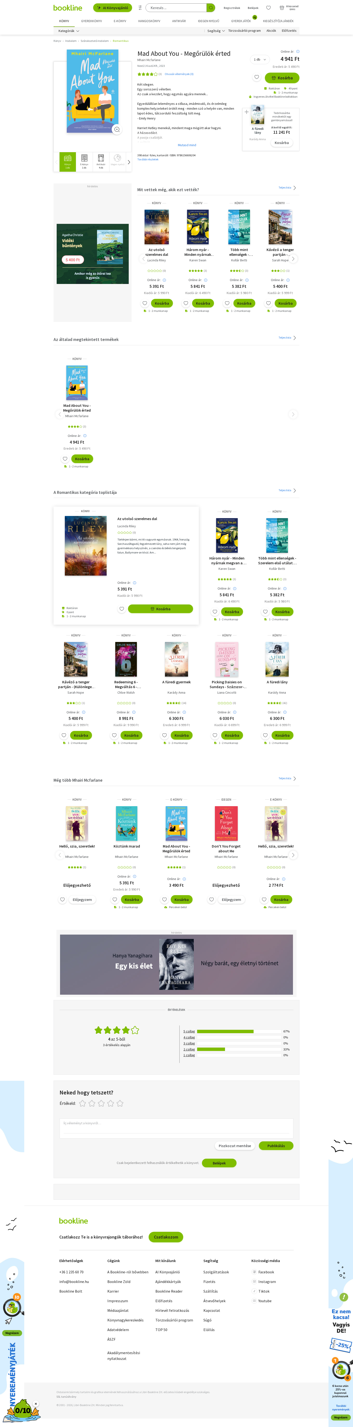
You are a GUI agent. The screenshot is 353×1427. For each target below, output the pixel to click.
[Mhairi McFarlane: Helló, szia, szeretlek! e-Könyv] (276, 823)
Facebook (266, 1272)
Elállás (209, 1329)
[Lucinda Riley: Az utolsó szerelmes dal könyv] (157, 227)
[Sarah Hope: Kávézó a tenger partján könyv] (280, 227)
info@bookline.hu (74, 1281)
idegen (226, 800)
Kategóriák (66, 31)
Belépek (253, 8)
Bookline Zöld (118, 1281)
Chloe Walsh (126, 692)
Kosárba (285, 78)
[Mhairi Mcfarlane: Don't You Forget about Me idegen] (226, 823)
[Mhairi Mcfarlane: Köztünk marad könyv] (126, 823)
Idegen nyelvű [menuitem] (208, 21)
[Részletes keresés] (140, 7)
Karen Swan (197, 260)
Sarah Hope (280, 260)
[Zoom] (117, 129)
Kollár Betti (239, 260)
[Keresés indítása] (211, 7)
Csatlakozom (166, 1237)
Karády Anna (176, 692)
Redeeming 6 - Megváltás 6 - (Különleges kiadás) (126, 684)
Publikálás (276, 1145)
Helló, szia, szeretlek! (77, 846)
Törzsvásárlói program (244, 31)
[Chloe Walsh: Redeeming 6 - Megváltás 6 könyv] (126, 659)
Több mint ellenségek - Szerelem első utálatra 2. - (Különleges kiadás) (239, 252)
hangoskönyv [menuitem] (149, 21)
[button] (129, 162)
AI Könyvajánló (115, 7)
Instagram (267, 1281)
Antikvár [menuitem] (179, 21)
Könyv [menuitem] (64, 21)
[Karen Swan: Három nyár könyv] (198, 227)
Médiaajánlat (118, 1310)
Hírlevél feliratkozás (172, 1310)
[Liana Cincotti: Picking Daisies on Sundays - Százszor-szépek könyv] (226, 659)
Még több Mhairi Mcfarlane (78, 780)
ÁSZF (111, 1339)
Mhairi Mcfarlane (77, 416)
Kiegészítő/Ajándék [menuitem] (278, 21)
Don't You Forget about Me (226, 848)
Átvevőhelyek (214, 1300)
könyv (156, 203)
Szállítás (210, 1291)
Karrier (113, 1291)
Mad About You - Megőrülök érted (77, 408)
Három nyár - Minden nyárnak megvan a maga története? (197, 252)
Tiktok (263, 1291)
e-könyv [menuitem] (120, 21)
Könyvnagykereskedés (125, 1320)
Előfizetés (289, 31)
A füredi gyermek (176, 681)
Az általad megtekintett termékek (86, 339)
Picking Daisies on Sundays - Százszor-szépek (227, 684)
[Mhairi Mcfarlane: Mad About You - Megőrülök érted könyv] (92, 91)
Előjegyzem (82, 899)
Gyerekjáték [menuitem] (243, 19)
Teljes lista (285, 187)
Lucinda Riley (156, 260)
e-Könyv (176, 800)
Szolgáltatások (216, 1272)
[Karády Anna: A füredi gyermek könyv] (176, 659)
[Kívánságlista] (268, 7)
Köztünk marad (127, 846)
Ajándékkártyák (168, 1281)
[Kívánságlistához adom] (256, 77)
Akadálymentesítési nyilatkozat (123, 1355)
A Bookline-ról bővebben (127, 1272)
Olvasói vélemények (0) (179, 74)
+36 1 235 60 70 (71, 1272)
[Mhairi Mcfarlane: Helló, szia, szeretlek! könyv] (77, 823)
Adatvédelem (118, 1329)
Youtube (265, 1300)
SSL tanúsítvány (66, 1396)
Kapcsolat (211, 1310)
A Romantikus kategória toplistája (85, 492)
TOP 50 (161, 1329)
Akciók (271, 31)
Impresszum (117, 1300)
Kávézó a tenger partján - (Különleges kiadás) (280, 252)
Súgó (207, 1320)
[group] (67, 162)
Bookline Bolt (70, 1291)
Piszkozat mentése (235, 1145)
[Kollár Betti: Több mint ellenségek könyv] (239, 227)
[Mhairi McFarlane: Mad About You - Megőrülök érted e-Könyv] (176, 823)
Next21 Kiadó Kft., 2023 (151, 66)
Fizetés (209, 1281)
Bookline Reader (169, 1291)
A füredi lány (277, 681)
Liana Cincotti (226, 692)
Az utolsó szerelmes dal (156, 252)
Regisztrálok (232, 8)
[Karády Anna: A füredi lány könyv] (277, 659)
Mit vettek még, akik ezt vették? (168, 189)
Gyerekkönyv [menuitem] (91, 21)
